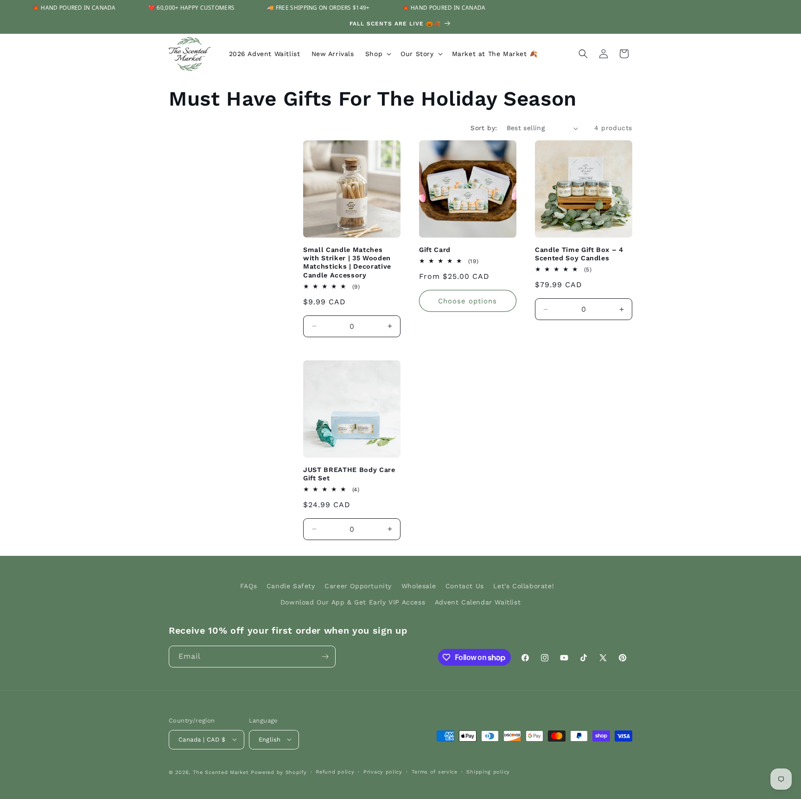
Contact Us (464, 586)
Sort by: (483, 128)
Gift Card (435, 249)
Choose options (467, 301)
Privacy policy (382, 771)
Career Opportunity (358, 586)
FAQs (248, 586)
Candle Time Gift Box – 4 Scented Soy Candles (579, 254)
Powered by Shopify (279, 772)
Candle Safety (291, 586)
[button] (377, 53)
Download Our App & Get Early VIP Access (352, 602)
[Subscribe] (325, 656)
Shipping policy (488, 771)
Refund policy (335, 771)
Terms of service (435, 771)
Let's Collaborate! (523, 586)
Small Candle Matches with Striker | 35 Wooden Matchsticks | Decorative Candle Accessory (347, 262)
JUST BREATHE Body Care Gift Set (349, 474)
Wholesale (418, 586)
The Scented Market (221, 772)
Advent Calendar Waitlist (478, 602)
